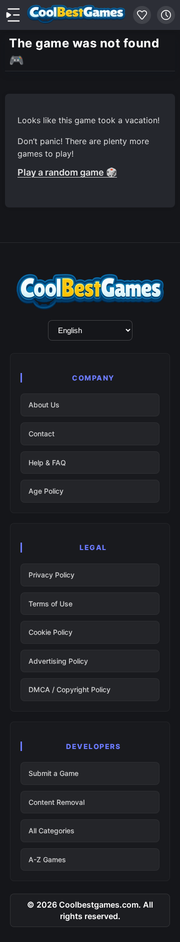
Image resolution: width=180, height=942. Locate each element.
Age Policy (46, 491)
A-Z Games (47, 859)
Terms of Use (50, 603)
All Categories (51, 830)
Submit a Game (53, 773)
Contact (41, 433)
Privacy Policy (51, 574)
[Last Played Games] (166, 15)
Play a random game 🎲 (67, 172)
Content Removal (56, 802)
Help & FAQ (47, 462)
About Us (44, 404)
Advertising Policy (58, 661)
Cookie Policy (50, 632)
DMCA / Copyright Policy (69, 689)
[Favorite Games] (142, 15)
